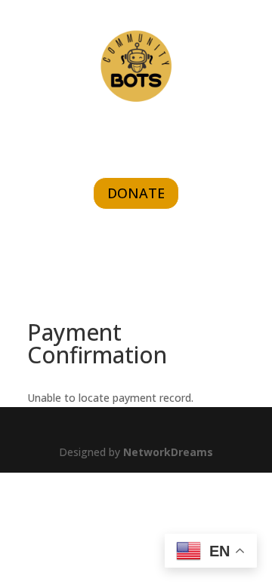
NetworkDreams (168, 452)
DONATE (136, 193)
